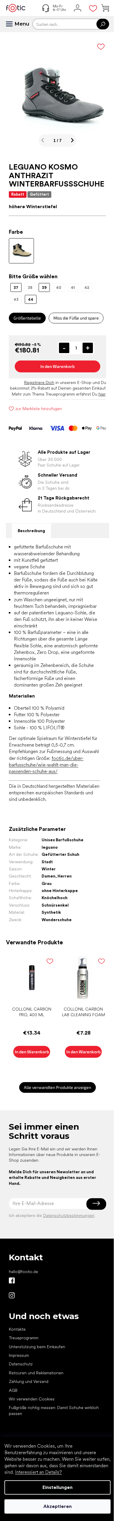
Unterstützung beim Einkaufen (37, 1346)
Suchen (102, 24)
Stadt (47, 861)
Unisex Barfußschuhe (62, 839)
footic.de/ (12, 1295)
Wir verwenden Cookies (32, 1399)
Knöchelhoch (55, 897)
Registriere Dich (39, 382)
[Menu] (12, 24)
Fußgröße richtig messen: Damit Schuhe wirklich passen (54, 1410)
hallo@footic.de (23, 1271)
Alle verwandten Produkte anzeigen (57, 1087)
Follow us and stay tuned (12, 1280)
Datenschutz (21, 1364)
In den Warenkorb (57, 366)
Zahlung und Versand (28, 1381)
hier (101, 394)
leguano (50, 847)
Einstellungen (57, 1487)
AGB (13, 1390)
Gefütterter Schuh (60, 854)
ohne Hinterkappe (60, 890)
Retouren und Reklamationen (36, 1372)
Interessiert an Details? (38, 1472)
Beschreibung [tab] (31, 530)
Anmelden (96, 1203)
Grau (47, 883)
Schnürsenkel (55, 905)
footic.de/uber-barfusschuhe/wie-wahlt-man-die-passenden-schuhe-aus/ (46, 764)
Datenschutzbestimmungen (68, 1215)
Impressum (19, 1355)
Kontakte (17, 1329)
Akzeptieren (57, 1506)
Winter (49, 869)
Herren (65, 876)
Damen (48, 876)
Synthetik (51, 912)
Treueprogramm (23, 1337)
